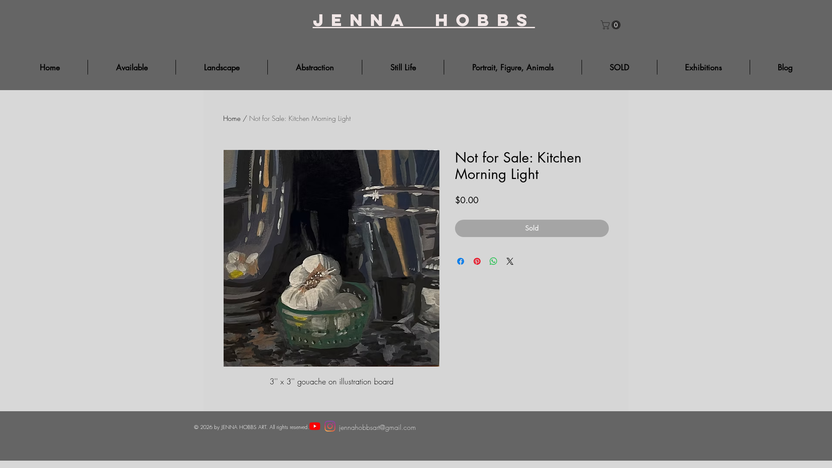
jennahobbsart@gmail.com (377, 427)
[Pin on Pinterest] (477, 261)
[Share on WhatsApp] (493, 261)
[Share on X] (510, 261)
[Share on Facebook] (460, 261)
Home (231, 118)
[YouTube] (314, 426)
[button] (612, 24)
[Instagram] (330, 426)
